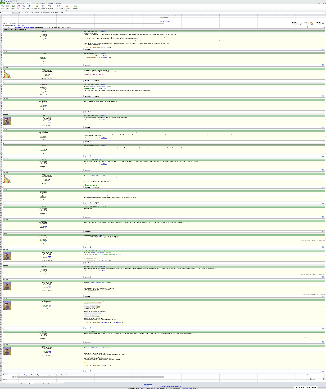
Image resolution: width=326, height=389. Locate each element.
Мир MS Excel (6, 27)
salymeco (43, 31)
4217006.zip (104, 365)
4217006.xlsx (104, 119)
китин (15, 25)
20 (104, 345)
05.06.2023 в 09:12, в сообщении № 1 (98, 86)
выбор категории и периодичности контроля (47, 27)
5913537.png (104, 164)
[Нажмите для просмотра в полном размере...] (92, 307)
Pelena (43, 69)
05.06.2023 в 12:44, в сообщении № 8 (98, 192)
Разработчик (58, 3)
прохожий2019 (43, 84)
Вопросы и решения (17, 27)
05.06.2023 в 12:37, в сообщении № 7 (98, 175)
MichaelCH (142, 388)
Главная (8, 3)
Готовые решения (20, 3)
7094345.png (104, 138)
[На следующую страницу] (5, 1)
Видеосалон (42, 3)
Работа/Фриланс (49, 8)
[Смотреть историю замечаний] (49, 75)
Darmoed (43, 53)
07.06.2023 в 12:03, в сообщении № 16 (98, 282)
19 (104, 331)
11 (107, 191)
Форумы (28, 3)
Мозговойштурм (43, 9)
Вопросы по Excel (29, 27)
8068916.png (104, 322)
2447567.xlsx (104, 260)
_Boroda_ (19, 25)
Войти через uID (164, 17)
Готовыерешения (23, 9)
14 (104, 235)
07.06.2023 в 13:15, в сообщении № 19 (98, 347)
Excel (13, 3)
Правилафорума (2, 9)
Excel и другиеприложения (29, 9)
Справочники (50, 3)
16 (104, 266)
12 (105, 206)
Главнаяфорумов (8, 9)
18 (104, 300)
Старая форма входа (164, 21)
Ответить (5, 51)
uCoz (153, 388)
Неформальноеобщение (37, 9)
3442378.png (116, 322)
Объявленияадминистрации (67, 9)
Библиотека (35, 3)
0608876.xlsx (104, 270)
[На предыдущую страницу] (3, 1)
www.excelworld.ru (186, 388)
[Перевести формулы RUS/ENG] (16, 1)
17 (104, 280)
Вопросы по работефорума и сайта (59, 9)
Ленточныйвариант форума (75, 9)
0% (45, 38)
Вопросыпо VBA (18, 9)
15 (104, 250)
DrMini (23, 25)
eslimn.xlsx (103, 47)
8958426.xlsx (104, 57)
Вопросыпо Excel (13, 9)
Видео (43, 383)
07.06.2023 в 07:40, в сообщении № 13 (98, 252)
